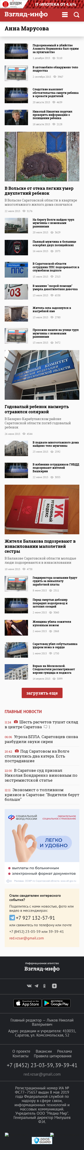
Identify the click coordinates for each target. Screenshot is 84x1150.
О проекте (21, 1051)
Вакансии (44, 1051)
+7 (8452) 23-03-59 (25, 931)
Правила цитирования (52, 1055)
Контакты (20, 1055)
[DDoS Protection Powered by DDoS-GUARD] (42, 1143)
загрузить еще (42, 693)
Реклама (64, 1051)
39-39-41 (56, 931)
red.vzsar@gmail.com (26, 938)
